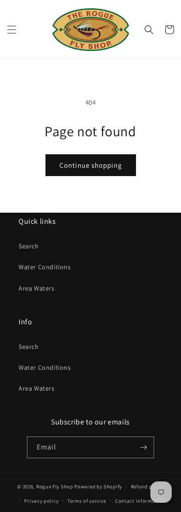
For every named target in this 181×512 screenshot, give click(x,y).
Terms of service (86, 501)
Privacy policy (41, 501)
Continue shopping (90, 165)
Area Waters (37, 288)
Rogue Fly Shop (54, 486)
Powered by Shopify (98, 486)
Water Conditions (45, 267)
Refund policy (147, 486)
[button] (11, 29)
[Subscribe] (143, 447)
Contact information (140, 501)
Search (29, 246)
